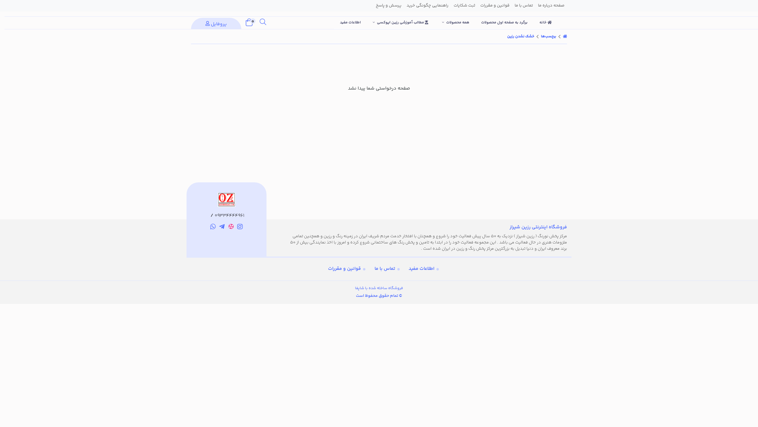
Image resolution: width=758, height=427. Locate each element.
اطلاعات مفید (350, 23)
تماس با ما (385, 269)
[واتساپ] (213, 227)
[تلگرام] (222, 227)
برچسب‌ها (548, 36)
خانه (543, 23)
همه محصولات (457, 23)
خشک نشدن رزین (520, 36)
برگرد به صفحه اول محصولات (504, 23)
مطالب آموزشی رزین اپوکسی (401, 23)
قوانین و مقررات (344, 269)
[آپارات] (231, 227)
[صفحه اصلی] (565, 36)
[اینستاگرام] (240, 227)
